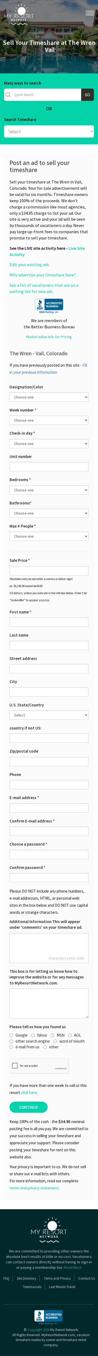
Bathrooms (21, 503)
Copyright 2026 (38, 1329)
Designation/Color (26, 386)
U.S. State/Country (27, 704)
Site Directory (26, 1278)
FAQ (6, 1278)
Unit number (21, 456)
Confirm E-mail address (32, 821)
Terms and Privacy (57, 1278)
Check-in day (22, 433)
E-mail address (24, 797)
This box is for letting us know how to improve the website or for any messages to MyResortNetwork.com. (47, 977)
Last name (19, 635)
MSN (61, 1035)
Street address (23, 658)
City (13, 681)
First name (21, 612)
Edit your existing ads (29, 264)
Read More (73, 1267)
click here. (29, 1092)
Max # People (23, 526)
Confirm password (27, 867)
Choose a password (28, 844)
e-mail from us (27, 1046)
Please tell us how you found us (38, 1026)
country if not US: (25, 728)
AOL (77, 1035)
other (54, 1046)
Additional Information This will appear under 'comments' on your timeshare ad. (46, 924)
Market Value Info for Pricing (49, 336)
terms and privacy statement (34, 1187)
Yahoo (42, 1035)
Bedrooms (20, 479)
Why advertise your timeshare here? (43, 275)
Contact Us (86, 1278)
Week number (23, 410)
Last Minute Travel (62, 1287)
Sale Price (20, 560)
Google (21, 1035)
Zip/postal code (24, 751)
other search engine (33, 1041)
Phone (15, 774)
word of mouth (72, 1041)
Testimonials (32, 1287)
